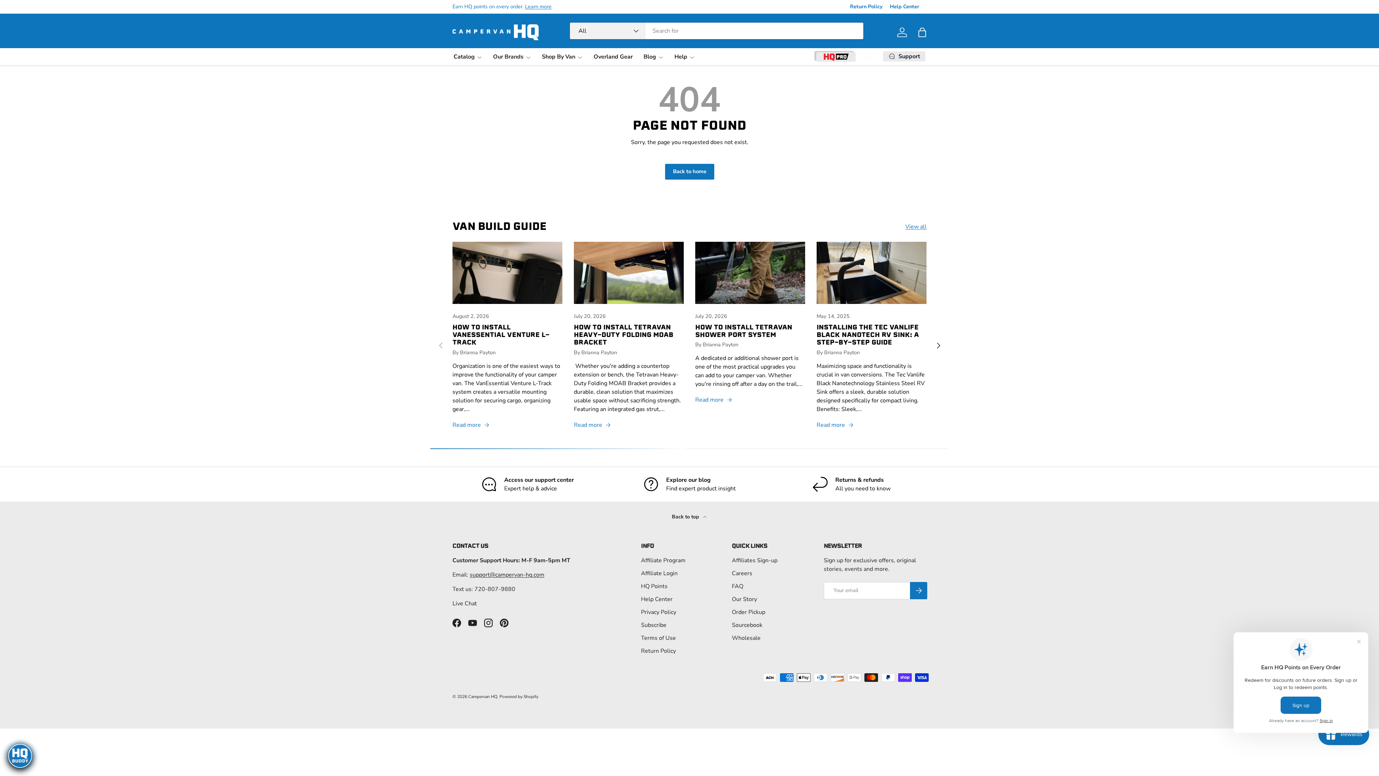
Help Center (904, 6)
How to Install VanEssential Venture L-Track (500, 334)
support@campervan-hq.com (507, 575)
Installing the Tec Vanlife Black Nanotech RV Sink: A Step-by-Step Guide (868, 334)
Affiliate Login (659, 573)
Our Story (744, 599)
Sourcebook (747, 625)
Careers (742, 573)
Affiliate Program (663, 560)
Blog (650, 57)
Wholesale (746, 638)
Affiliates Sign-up (754, 560)
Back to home (689, 171)
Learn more (538, 6)
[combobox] (716, 31)
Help (680, 57)
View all (916, 227)
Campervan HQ (482, 696)
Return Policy (866, 6)
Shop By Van (558, 57)
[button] (922, 32)
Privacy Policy (658, 612)
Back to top (686, 516)
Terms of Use (658, 638)
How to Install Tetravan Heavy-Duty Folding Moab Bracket (623, 334)
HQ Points (654, 586)
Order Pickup (748, 612)
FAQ (737, 586)
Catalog (464, 57)
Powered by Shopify (519, 696)
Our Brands (508, 57)
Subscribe (654, 625)
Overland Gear (613, 57)
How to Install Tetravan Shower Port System (743, 331)
